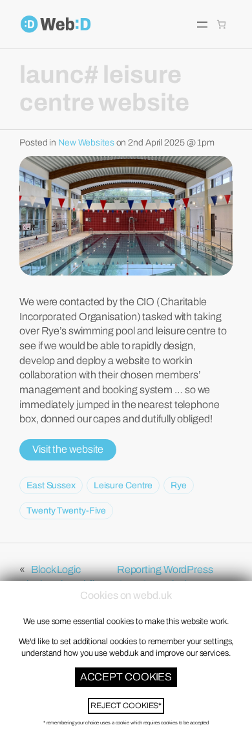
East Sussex (51, 485)
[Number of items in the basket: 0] (221, 24)
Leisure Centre (123, 485)
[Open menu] (202, 24)
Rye (179, 485)
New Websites (86, 142)
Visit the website (67, 449)
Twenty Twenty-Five (66, 510)
